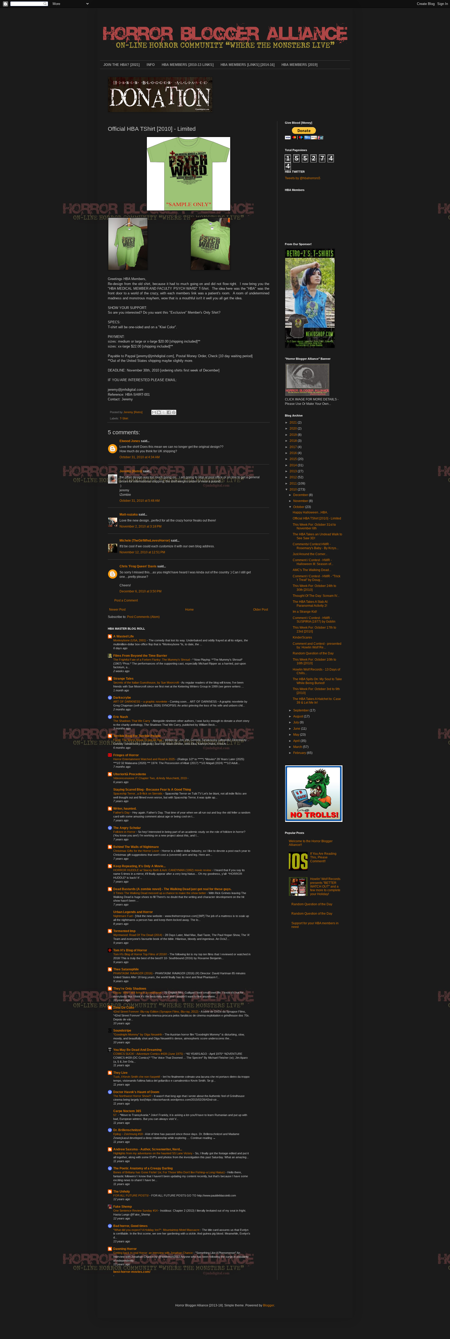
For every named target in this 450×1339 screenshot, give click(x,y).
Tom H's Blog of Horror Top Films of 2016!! (140, 954)
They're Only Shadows (129, 988)
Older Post (260, 609)
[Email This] (154, 412)
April (297, 741)
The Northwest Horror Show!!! (132, 1096)
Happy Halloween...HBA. (310, 512)
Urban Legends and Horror (133, 912)
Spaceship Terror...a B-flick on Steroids (138, 793)
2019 (294, 435)
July (296, 722)
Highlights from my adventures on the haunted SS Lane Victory (153, 1153)
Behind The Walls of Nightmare (136, 847)
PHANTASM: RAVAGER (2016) (133, 973)
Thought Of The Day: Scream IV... (316, 596)
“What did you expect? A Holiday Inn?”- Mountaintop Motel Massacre (156, 1229)
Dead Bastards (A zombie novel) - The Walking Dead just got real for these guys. (172, 889)
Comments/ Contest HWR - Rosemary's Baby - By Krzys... (316, 546)
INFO (151, 65)
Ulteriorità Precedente (129, 774)
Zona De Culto (123, 1007)
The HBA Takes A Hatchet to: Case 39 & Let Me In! (317, 700)
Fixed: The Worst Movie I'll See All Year (138, 739)
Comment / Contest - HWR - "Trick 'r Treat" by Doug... (316, 578)
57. (115, 1115)
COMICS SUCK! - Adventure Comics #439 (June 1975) (148, 1053)
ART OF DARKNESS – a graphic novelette (140, 701)
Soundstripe (122, 1030)
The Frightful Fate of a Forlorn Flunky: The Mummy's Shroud (152, 659)
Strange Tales (123, 678)
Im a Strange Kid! (305, 611)
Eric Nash (120, 717)
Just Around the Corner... (310, 554)
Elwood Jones (130, 441)
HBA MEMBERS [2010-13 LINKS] (188, 65)
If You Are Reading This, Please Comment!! (323, 857)
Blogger (268, 1305)
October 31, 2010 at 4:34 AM (140, 457)
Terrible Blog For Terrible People (137, 736)
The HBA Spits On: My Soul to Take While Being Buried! (317, 681)
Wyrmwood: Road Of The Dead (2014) (138, 935)
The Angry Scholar (127, 828)
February (300, 753)
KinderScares (302, 637)
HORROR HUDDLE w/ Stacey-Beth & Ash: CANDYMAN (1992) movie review (162, 870)
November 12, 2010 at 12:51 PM (142, 552)
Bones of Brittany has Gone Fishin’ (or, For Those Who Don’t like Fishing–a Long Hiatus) (169, 1172)
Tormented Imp (124, 931)
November (301, 501)
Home (189, 609)
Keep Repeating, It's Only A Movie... (139, 866)
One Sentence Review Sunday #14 (135, 1210)
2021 (294, 422)
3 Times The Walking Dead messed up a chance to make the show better (160, 893)
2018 (294, 441)
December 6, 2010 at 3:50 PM (140, 591)
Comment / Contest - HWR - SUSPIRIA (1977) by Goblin (314, 619)
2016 (294, 453)
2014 (294, 465)
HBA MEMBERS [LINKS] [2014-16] (247, 65)
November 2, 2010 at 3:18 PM (140, 526)
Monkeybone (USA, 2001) (130, 640)
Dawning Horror (125, 1249)
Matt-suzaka (129, 514)
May (296, 734)
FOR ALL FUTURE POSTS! (131, 1195)
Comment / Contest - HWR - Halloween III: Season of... (313, 562)
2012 (294, 477)
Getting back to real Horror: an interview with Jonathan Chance (153, 1252)
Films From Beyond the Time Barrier (140, 656)
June (297, 728)
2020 (294, 428)
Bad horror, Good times (130, 1226)
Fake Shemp (122, 1206)
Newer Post (117, 609)
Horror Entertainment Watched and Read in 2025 (144, 759)
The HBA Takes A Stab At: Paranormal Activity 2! (310, 603)
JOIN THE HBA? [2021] (121, 65)
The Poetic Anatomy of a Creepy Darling (143, 1168)
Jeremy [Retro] (131, 471)
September (301, 710)
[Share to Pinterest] (173, 412)
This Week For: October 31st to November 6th (314, 526)
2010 (294, 489)
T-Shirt (124, 418)
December (301, 495)
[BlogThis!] (158, 412)
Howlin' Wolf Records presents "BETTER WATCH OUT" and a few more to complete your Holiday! (325, 886)
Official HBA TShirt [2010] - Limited (317, 518)
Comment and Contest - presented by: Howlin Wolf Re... (317, 645)
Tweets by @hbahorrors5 (302, 178)
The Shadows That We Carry (132, 720)
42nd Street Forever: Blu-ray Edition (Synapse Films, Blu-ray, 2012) (156, 1011)
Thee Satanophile (126, 969)
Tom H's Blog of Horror (130, 950)
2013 (294, 471)
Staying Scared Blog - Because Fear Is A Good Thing (152, 789)
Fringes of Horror (126, 755)
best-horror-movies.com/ (131, 1272)
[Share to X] (163, 412)
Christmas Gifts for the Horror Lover (136, 850)
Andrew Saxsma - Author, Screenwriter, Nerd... (147, 1149)
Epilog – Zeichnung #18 (128, 1134)
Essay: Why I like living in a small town (137, 992)
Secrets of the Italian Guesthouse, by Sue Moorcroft (146, 682)
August (298, 716)
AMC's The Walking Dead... (312, 570)
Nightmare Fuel (123, 916)
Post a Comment (126, 600)
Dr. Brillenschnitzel (127, 1130)
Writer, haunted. (124, 808)
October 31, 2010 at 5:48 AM (140, 501)
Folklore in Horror (124, 831)
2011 (294, 483)
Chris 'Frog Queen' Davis (138, 566)
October (299, 507)
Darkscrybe (122, 697)
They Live (120, 1073)
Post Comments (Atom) (143, 617)
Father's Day (121, 812)
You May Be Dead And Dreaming (137, 1050)
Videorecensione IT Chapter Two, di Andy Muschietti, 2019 (150, 778)
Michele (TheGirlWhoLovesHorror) (145, 540)
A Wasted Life (123, 636)
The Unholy (121, 1191)
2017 (294, 447)
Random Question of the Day (313, 653)
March (298, 747)
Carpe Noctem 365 (127, 1111)
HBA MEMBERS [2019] (299, 65)
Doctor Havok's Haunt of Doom (136, 1092)
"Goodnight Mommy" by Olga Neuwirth (138, 1034)
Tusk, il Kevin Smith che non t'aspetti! (137, 1076)
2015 (294, 459)
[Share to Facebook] (168, 412)
